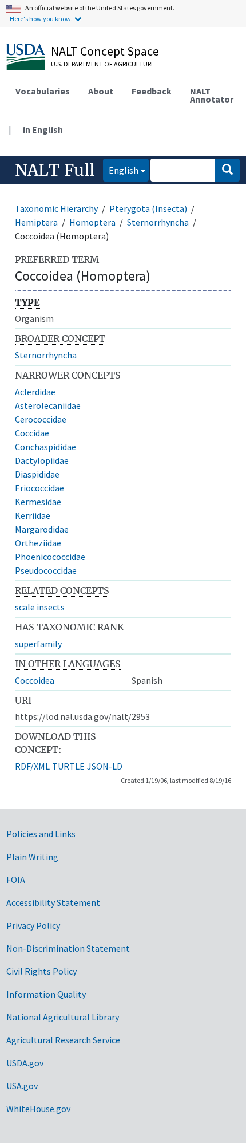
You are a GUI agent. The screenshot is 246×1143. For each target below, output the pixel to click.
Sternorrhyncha (158, 222)
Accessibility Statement (53, 902)
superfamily (38, 643)
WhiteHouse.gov (38, 1108)
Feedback (152, 91)
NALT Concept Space (105, 51)
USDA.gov (24, 1063)
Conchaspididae (45, 446)
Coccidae (32, 433)
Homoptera (92, 222)
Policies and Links (41, 833)
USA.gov (22, 1085)
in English (43, 129)
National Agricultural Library (62, 1017)
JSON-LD (104, 766)
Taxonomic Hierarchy (56, 208)
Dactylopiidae (42, 460)
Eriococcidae (39, 488)
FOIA (15, 879)
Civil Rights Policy (41, 971)
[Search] (227, 170)
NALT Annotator (211, 95)
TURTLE (68, 766)
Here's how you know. (41, 18)
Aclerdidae (35, 391)
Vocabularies (42, 91)
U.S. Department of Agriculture (102, 64)
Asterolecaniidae (48, 405)
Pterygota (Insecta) (148, 208)
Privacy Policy (33, 925)
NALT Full (54, 170)
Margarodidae (42, 529)
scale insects (40, 607)
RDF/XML (32, 766)
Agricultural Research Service (63, 1040)
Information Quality (46, 994)
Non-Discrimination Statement (68, 948)
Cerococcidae (40, 419)
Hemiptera (36, 222)
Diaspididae (37, 474)
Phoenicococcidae (50, 556)
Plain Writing (32, 856)
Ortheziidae (38, 543)
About (100, 91)
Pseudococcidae (46, 570)
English (120, 170)
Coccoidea (34, 680)
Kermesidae (38, 501)
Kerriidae (32, 515)
